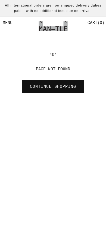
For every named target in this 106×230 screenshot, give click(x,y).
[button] (95, 23)
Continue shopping (53, 86)
